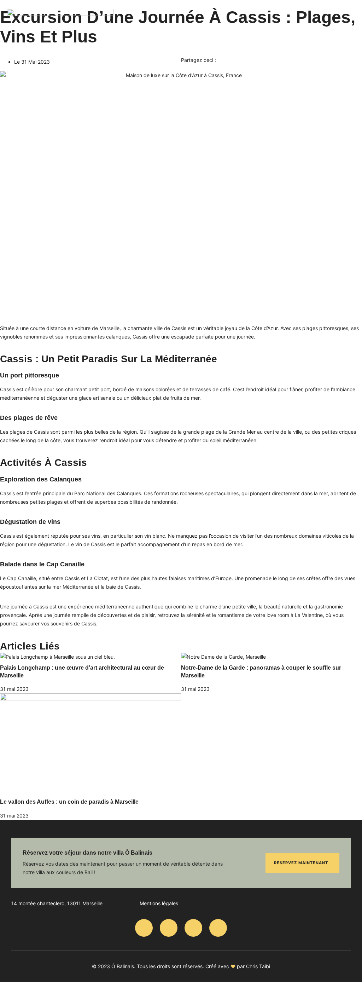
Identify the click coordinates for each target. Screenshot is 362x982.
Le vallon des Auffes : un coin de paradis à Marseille (69, 802)
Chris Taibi (258, 966)
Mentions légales (159, 903)
